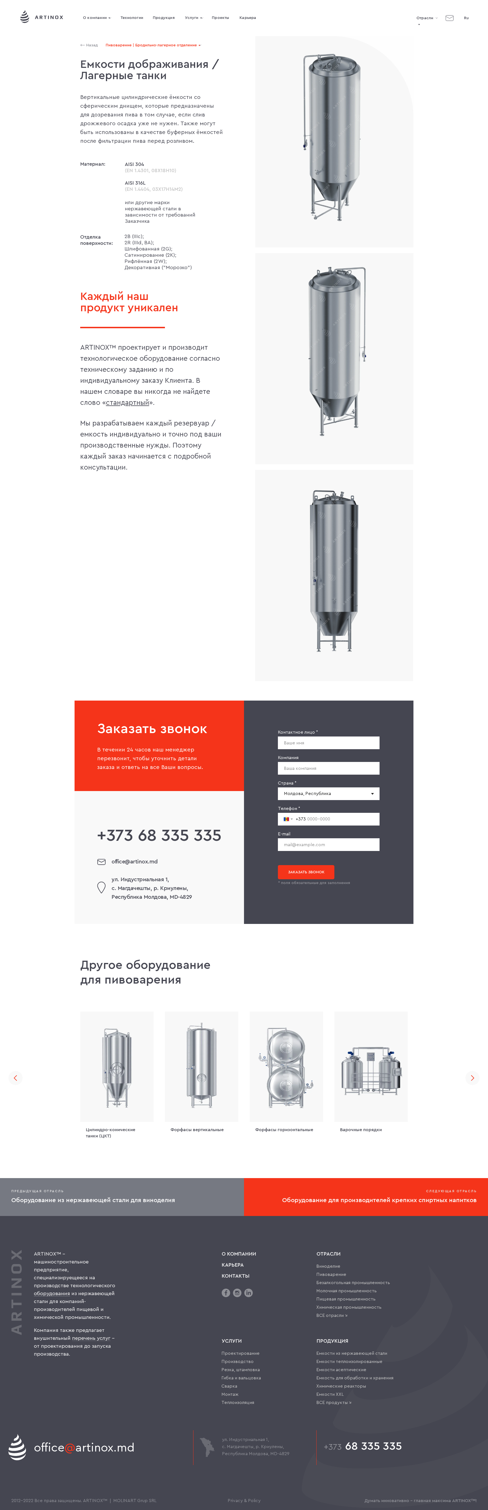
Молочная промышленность (346, 1291)
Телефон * (289, 808)
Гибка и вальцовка (241, 1378)
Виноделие (328, 1266)
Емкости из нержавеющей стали (351, 1353)
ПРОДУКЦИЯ (332, 1340)
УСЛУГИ (232, 1340)
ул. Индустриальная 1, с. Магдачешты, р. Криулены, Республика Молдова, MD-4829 (152, 888)
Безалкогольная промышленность (353, 1282)
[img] (450, 18)
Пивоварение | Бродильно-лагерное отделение (151, 45)
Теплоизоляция (237, 1402)
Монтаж (230, 1394)
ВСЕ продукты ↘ (334, 1402)
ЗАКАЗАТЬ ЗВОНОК (306, 872)
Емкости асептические (341, 1370)
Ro (466, 29)
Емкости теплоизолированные (349, 1361)
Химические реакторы (341, 1386)
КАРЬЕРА (233, 1264)
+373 (333, 1447)
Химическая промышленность (349, 1307)
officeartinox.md (84, 1448)
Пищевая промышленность (346, 1299)
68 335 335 (159, 835)
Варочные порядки (361, 1129)
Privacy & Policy (244, 1500)
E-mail (284, 834)
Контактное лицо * (298, 732)
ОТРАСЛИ (329, 1253)
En (466, 41)
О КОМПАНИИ (239, 1253)
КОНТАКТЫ (235, 1275)
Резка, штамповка (240, 1370)
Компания (288, 757)
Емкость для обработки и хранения (354, 1378)
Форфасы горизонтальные (284, 1129)
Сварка (229, 1386)
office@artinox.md (135, 862)
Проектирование (240, 1353)
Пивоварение (331, 1274)
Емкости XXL (330, 1394)
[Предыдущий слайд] (15, 1078)
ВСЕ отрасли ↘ (332, 1315)
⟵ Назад (89, 45)
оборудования (52, 1293)
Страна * (287, 783)
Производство (237, 1361)
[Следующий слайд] (472, 1078)
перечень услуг (91, 1338)
